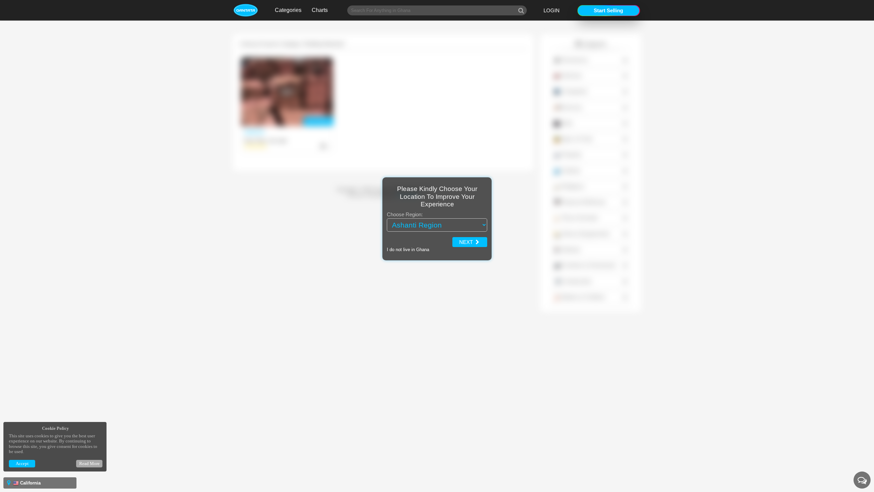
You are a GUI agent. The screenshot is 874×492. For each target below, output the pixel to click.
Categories (288, 10)
